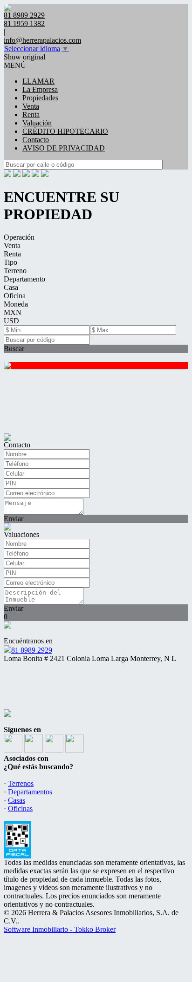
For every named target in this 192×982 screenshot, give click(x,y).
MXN (12, 312)
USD (11, 321)
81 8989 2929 (31, 650)
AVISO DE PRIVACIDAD (63, 148)
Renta (31, 114)
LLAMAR (38, 81)
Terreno (15, 271)
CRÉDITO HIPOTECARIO (65, 131)
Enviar (13, 519)
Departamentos (30, 792)
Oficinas (20, 808)
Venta (30, 106)
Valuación (37, 123)
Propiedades (40, 98)
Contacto (35, 140)
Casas (16, 800)
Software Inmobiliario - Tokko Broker (60, 929)
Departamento (24, 279)
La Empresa (40, 89)
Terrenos (21, 783)
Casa (11, 287)
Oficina (15, 296)
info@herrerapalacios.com (42, 40)
